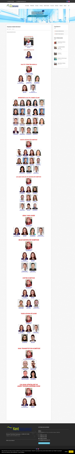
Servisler (36, 5)
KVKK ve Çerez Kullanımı (10, 440)
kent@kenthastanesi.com (21, 1)
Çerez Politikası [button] (21, 452)
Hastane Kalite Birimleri (59, 31)
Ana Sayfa (27, 5)
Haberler (61, 5)
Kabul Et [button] (71, 451)
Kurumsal (52, 5)
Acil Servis (59, 53)
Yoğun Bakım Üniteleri (61, 63)
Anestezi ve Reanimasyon (62, 58)
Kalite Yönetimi (46, 5)
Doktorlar (56, 5)
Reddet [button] (66, 451)
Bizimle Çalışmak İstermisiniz (44, 443)
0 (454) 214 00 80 (43, 438)
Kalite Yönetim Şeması (59, 33)
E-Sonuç (41, 5)
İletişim (65, 5)
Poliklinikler (32, 5)
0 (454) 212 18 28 (11, 1)
